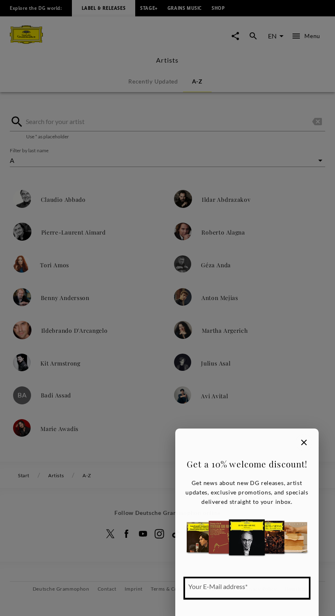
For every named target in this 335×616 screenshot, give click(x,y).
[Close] (304, 442)
